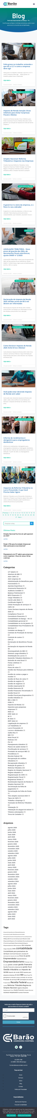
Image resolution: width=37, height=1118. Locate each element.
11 (29, 513)
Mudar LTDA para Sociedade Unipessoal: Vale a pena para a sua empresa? (17, 545)
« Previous (5, 513)
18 (13, 515)
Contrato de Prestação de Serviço (20, 633)
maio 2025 (11, 863)
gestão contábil (13, 964)
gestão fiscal (27, 967)
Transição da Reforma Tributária (19, 803)
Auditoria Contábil (14, 591)
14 (3, 515)
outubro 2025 (13, 851)
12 (31, 513)
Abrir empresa (13, 579)
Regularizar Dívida (14, 779)
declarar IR (25, 954)
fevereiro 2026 (13, 842)
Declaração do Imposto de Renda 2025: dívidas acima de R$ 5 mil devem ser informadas (17, 301)
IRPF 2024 (11, 721)
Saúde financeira (19, 990)
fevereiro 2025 (13, 870)
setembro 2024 (13, 881)
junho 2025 (12, 860)
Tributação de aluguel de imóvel (19, 810)
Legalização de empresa (17, 723)
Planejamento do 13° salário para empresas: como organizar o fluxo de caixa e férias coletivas (18, 556)
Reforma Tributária (15, 768)
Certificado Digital (14, 602)
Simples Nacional (14, 784)
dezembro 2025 (13, 846)
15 (5, 515)
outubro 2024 (13, 879)
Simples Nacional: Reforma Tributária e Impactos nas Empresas (18, 160)
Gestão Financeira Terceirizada (19, 691)
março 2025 (12, 867)
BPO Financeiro (13, 595)
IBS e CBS (11, 700)
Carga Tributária (14, 598)
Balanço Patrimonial (15, 593)
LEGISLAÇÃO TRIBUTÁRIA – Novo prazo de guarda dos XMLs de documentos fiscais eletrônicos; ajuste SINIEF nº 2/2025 (16, 252)
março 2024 (12, 895)
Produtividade (6, 982)
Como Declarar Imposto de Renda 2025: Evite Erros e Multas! (17, 347)
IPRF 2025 (11, 714)
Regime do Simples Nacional (18, 770)
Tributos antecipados (15, 812)
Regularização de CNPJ (16, 775)
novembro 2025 (13, 849)
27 (16, 517)
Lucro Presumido (14, 728)
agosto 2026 (12, 827)
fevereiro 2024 (13, 898)
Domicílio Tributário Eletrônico (19, 658)
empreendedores (22, 958)
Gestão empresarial (15, 686)
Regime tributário (14, 772)
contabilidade (24, 948)
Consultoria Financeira (16, 616)
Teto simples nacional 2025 (18, 796)
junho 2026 (12, 832)
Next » (20, 517)
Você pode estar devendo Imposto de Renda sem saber (17, 393)
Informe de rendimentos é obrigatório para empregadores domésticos (16, 440)
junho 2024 (12, 888)
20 (18, 515)
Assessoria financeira (16, 588)
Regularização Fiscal (15, 777)
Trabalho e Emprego (15, 800)
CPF (9, 640)
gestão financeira (25, 964)
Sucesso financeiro (23, 992)
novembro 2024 (13, 877)
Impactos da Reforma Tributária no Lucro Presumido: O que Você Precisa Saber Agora (18, 490)
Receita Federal (13, 756)
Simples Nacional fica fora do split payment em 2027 (18, 535)
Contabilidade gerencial (16, 621)
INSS (9, 712)
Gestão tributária (14, 698)
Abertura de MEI (14, 574)
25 (31, 515)
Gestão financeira (14, 688)
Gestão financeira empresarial (12, 967)
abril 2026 (11, 837)
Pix (9, 742)
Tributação (12, 807)
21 (20, 515)
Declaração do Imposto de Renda (20, 646)
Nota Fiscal (12, 737)
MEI (9, 735)
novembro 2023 (13, 905)
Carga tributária (7, 948)
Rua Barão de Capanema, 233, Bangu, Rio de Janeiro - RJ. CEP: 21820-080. (18, 1055)
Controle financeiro (16, 954)
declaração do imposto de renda (11, 956)
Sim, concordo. (11, 1115)
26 (33, 515)
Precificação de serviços (17, 749)
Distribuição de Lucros (16, 656)
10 (27, 513)
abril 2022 (11, 919)
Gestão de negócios (15, 684)
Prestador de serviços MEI (17, 751)
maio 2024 (11, 891)
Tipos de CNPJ (13, 798)
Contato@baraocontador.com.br (18, 1065)
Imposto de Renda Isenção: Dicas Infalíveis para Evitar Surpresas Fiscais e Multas (17, 112)
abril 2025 (11, 865)
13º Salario (12, 572)
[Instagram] (20, 1047)
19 (15, 515)
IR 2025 (17, 975)
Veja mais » (7, 80)
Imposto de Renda (14, 705)
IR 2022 (10, 719)
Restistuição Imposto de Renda (19, 782)
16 (8, 515)
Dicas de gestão (24, 956)
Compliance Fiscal (14, 614)
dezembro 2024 (13, 874)
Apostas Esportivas (15, 586)
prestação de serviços (26, 979)
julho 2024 (11, 886)
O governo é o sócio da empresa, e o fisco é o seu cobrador (18, 206)
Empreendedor (10, 958)
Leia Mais (5, 539)
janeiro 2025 (12, 872)
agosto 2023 (12, 912)
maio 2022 (11, 916)
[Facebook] (16, 1047)
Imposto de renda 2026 (16, 972)
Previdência (12, 754)
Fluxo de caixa (13, 667)
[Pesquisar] (31, 523)
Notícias (11, 740)
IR (8, 716)
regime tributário (22, 988)
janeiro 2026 (12, 844)
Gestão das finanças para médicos (20, 670)
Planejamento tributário (16, 744)
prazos (18, 977)
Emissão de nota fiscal (16, 660)
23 (25, 515)
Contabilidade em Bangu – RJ (19, 619)
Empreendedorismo (13, 961)
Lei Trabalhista (13, 726)
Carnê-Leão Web (14, 600)
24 (28, 515)
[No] (35, 1112)
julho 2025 (11, 858)
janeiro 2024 (12, 900)
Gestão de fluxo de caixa (17, 679)
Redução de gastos (15, 765)
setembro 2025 (13, 853)
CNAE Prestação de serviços (18, 605)
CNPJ (10, 607)
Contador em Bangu (15, 630)
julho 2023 (11, 914)
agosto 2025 (12, 856)
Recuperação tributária (16, 763)
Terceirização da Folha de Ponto (19, 791)
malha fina (11, 733)
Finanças (27, 962)
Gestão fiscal (12, 693)
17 (10, 515)
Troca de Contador (15, 814)
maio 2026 (11, 834)
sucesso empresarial (10, 992)
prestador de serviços (26, 977)
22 (23, 515)
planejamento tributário (9, 977)
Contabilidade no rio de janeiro (19, 623)
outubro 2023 (13, 907)
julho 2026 (11, 830)
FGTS (10, 665)
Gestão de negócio (15, 681)
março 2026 (12, 839)
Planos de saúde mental (16, 747)
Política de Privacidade (24, 1115)
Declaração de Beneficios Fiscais (20, 642)
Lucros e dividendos (15, 730)
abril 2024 (11, 893)
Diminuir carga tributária (17, 653)
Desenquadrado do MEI (16, 651)
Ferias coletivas (13, 663)
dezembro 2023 (13, 902)
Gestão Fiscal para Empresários (19, 695)
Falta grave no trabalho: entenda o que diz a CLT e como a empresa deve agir (17, 66)
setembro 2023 (13, 909)
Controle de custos (15, 637)
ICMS (10, 702)
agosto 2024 (12, 884)
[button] (33, 4)
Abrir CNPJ (12, 576)
